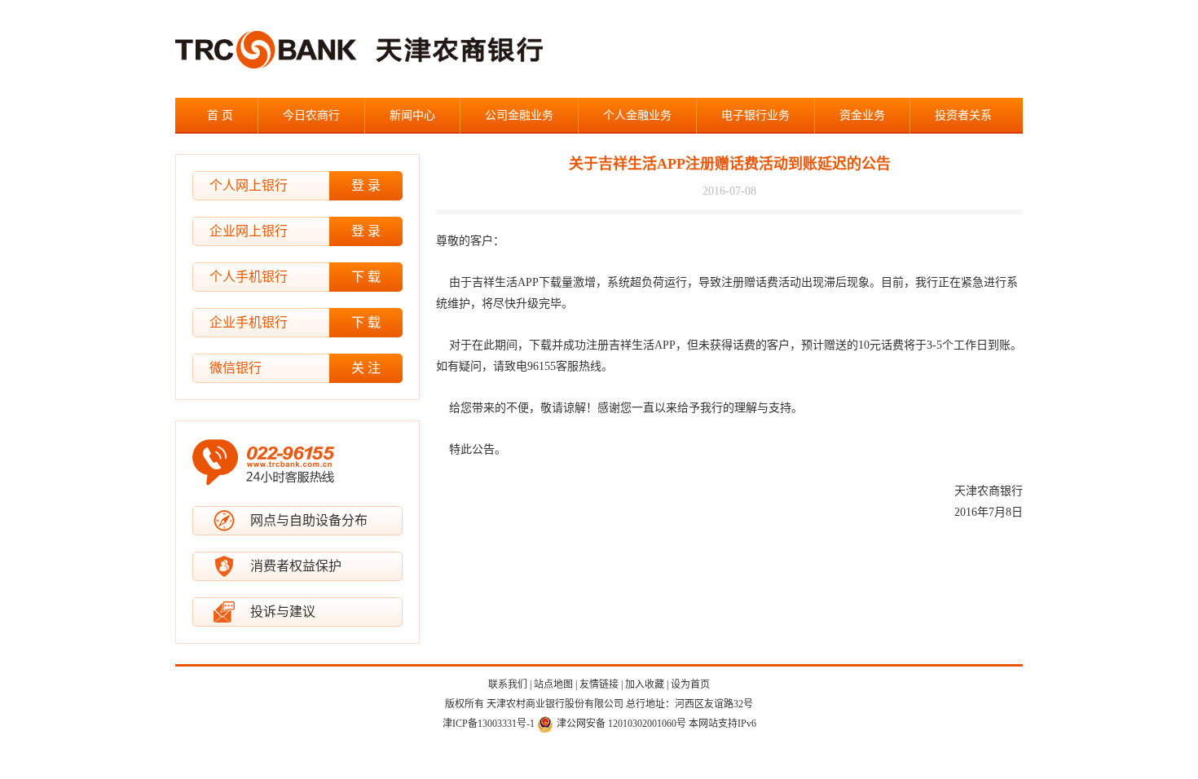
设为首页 (690, 684)
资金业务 (862, 115)
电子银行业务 (755, 115)
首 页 (220, 115)
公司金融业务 (519, 115)
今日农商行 (311, 115)
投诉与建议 (282, 611)
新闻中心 (412, 115)
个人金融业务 (637, 115)
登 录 (366, 185)
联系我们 (507, 684)
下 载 (366, 277)
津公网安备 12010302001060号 (621, 723)
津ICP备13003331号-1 (489, 723)
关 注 (366, 368)
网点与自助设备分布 (309, 520)
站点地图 (553, 684)
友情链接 (599, 684)
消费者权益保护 (295, 566)
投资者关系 (963, 115)
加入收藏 (644, 684)
